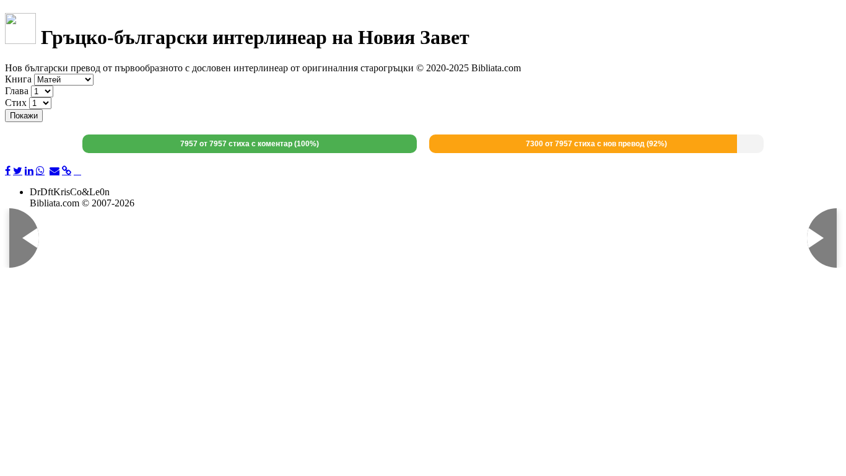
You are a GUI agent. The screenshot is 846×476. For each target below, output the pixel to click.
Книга (18, 79)
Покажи (24, 115)
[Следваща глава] (807, 238)
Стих (16, 102)
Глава (16, 91)
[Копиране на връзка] (66, 171)
